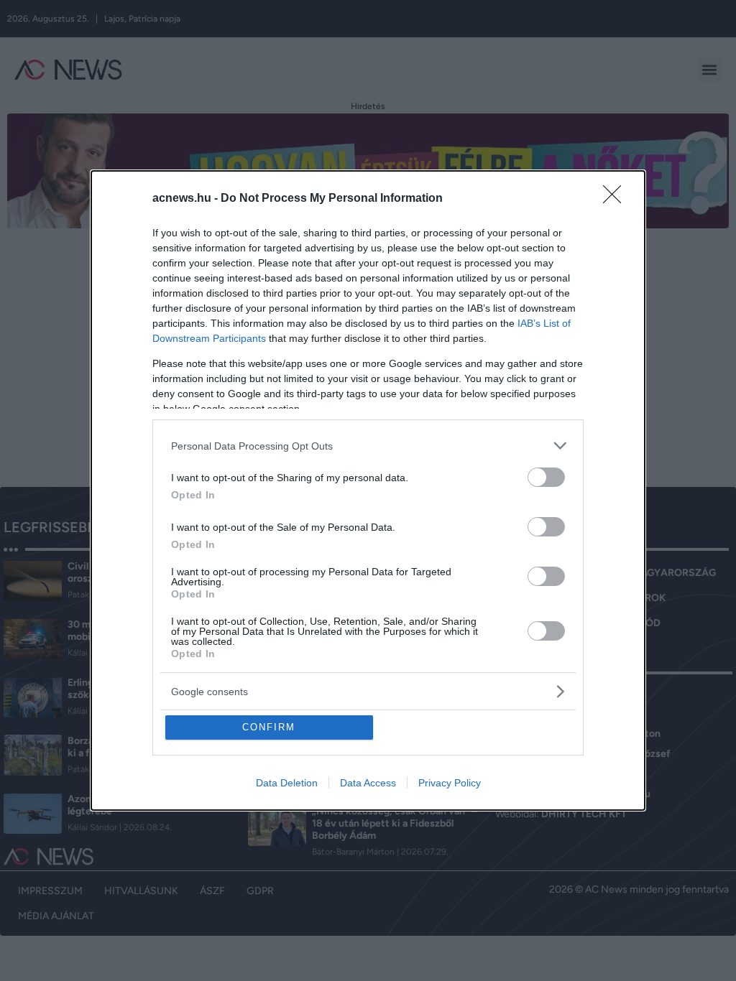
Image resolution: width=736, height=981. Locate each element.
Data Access (368, 783)
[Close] (616, 199)
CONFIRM (268, 727)
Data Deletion (287, 783)
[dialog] (368, 490)
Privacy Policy (449, 783)
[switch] (546, 477)
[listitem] (368, 445)
